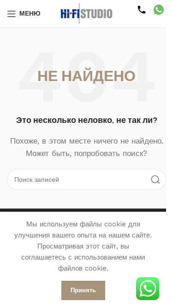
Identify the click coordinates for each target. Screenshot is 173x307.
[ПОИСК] (155, 179)
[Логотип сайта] (87, 13)
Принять (83, 290)
